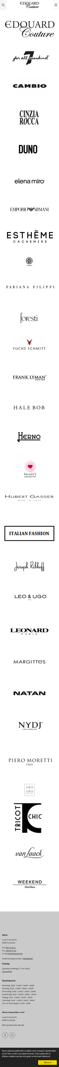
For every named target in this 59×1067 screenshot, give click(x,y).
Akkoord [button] (47, 1062)
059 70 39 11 (10, 947)
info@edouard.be (15, 953)
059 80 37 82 (11, 950)
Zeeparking (7, 971)
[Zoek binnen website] (3, 5)
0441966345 (28, 958)
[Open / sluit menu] (56, 5)
